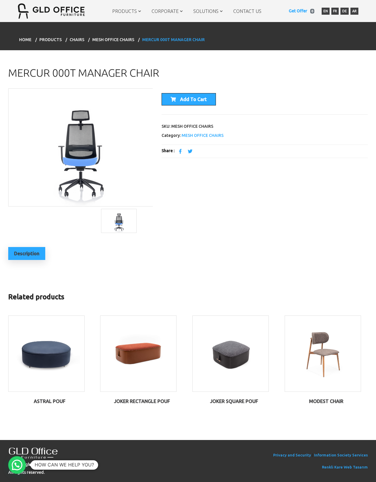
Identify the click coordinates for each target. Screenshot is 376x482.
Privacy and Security (292, 455)
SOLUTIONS (206, 11)
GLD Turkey (54, 464)
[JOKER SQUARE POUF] (230, 353)
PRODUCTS (124, 11)
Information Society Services (341, 455)
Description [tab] (26, 253)
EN (325, 11)
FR (335, 11)
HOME (25, 39)
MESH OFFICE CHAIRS (113, 39)
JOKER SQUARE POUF (234, 401)
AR (354, 11)
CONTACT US (247, 11)
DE (344, 11)
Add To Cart (193, 99)
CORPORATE (165, 11)
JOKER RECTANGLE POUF (142, 401)
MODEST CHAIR (326, 401)
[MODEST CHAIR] (323, 353)
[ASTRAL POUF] (46, 353)
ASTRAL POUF (50, 401)
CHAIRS (77, 39)
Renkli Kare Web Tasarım (345, 467)
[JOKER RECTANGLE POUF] (138, 353)
